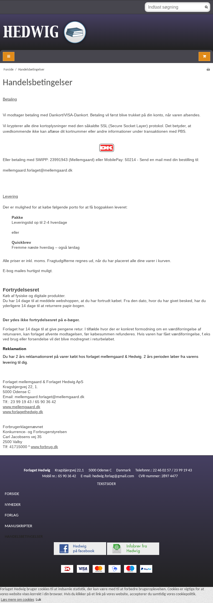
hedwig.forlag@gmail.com (113, 476)
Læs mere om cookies (17, 600)
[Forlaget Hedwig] (106, 32)
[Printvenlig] (208, 69)
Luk (38, 600)
